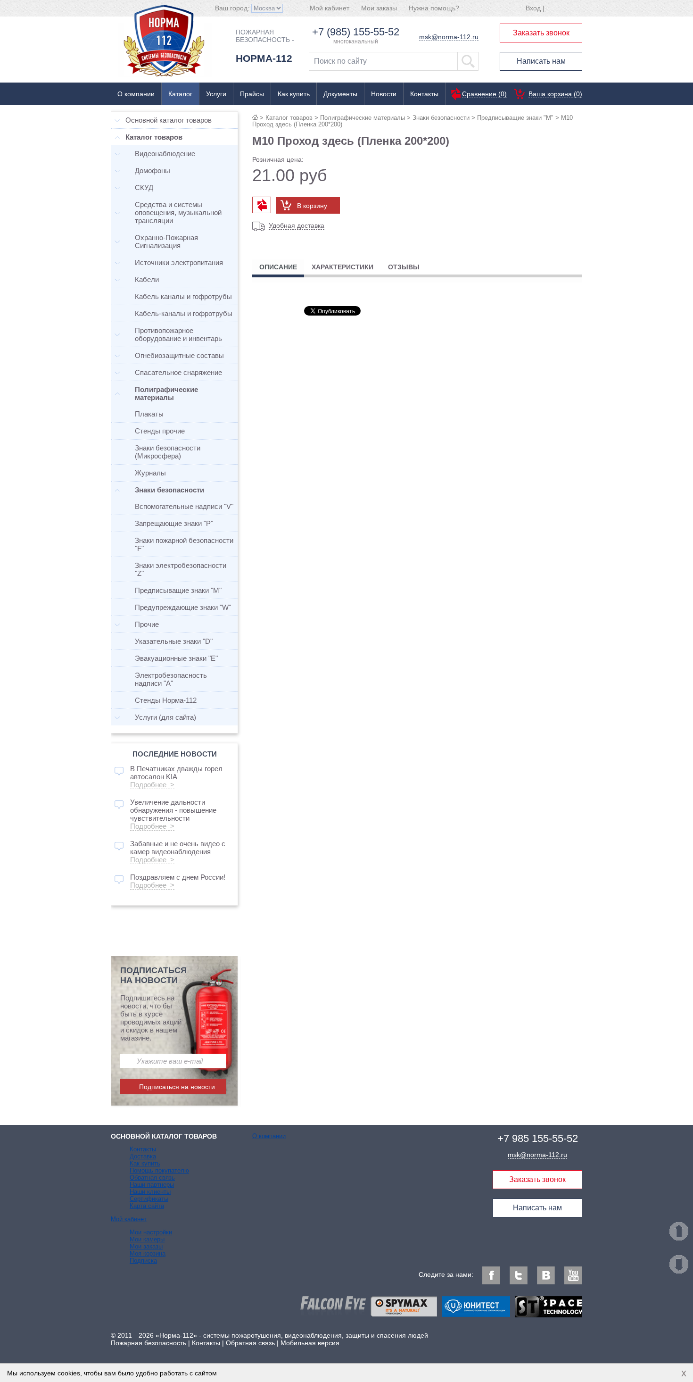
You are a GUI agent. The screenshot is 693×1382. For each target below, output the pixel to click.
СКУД (144, 187)
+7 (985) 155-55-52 (355, 32)
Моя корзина (147, 1253)
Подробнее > (152, 785)
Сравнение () (484, 94)
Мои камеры (147, 1239)
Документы (340, 94)
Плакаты (149, 414)
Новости (383, 94)
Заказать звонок (541, 33)
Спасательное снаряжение (178, 372)
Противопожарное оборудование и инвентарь (178, 334)
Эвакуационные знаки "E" (176, 658)
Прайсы (252, 94)
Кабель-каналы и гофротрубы (183, 313)
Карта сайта (147, 1205)
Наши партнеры (152, 1184)
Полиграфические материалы (362, 117)
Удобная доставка (296, 225)
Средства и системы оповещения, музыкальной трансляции (178, 212)
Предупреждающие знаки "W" (183, 607)
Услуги (216, 94)
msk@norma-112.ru (448, 37)
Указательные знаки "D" (174, 641)
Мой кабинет (329, 8)
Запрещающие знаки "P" (174, 523)
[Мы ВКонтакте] (546, 1275)
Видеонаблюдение (165, 154)
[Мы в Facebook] (491, 1275)
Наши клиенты (150, 1191)
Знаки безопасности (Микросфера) (167, 452)
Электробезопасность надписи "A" (171, 679)
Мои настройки (151, 1232)
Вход (533, 8)
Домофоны (152, 171)
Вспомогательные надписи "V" (184, 506)
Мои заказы (379, 8)
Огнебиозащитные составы (179, 355)
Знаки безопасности (441, 117)
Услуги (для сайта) (165, 717)
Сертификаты (149, 1198)
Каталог (180, 94)
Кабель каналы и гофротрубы (183, 296)
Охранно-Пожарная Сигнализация (166, 241)
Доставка (143, 1156)
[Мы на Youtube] (573, 1275)
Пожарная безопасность (148, 1343)
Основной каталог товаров (168, 120)
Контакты (424, 94)
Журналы (150, 473)
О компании (136, 94)
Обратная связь (152, 1177)
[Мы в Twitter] (519, 1275)
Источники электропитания (179, 262)
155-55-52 (537, 1138)
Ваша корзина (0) (555, 94)
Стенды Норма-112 (166, 700)
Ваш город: (233, 8)
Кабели (147, 279)
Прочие (147, 624)
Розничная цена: (278, 159)
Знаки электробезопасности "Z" (180, 569)
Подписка (143, 1260)
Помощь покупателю (159, 1170)
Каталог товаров (289, 117)
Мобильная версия (309, 1343)
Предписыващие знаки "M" (515, 117)
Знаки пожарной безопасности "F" (184, 544)
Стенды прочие (160, 431)
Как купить (294, 94)
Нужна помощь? (434, 8)
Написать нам (541, 61)
